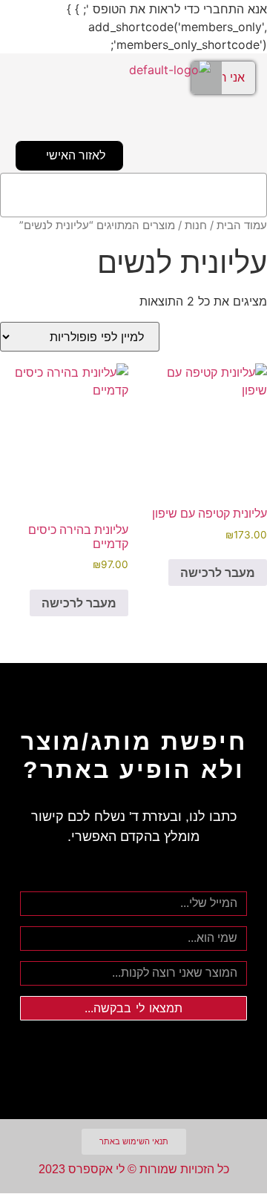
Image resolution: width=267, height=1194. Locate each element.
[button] (133, 195)
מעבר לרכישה (217, 572)
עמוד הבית (242, 225)
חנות (196, 225)
